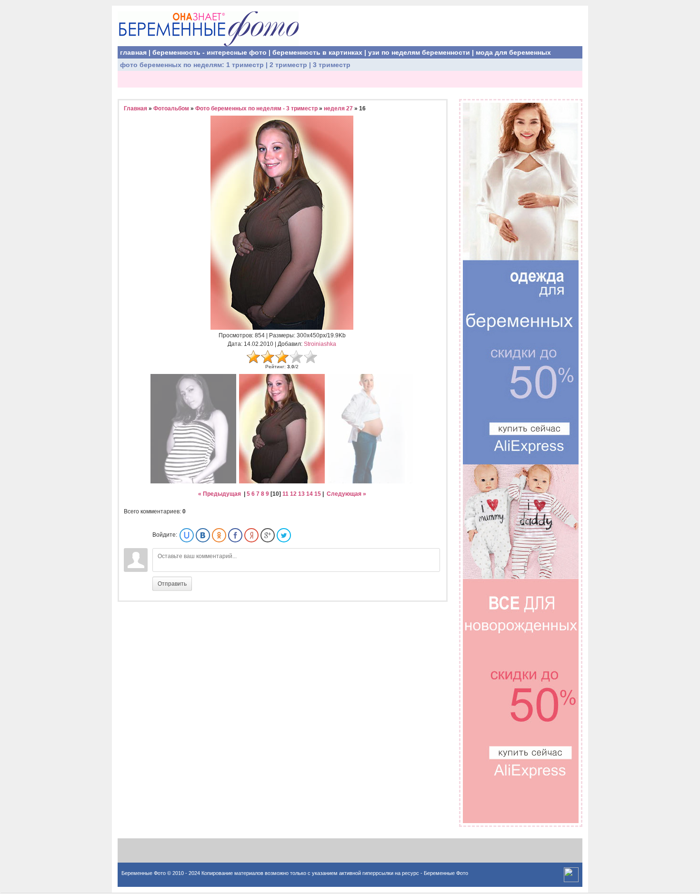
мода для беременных (513, 52)
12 (293, 494)
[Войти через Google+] (267, 535)
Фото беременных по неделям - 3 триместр (256, 108)
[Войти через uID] (187, 535)
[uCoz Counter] (571, 880)
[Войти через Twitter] (284, 535)
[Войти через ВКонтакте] (203, 535)
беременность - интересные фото (209, 52)
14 (309, 494)
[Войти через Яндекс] (251, 535)
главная (133, 52)
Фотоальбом (171, 108)
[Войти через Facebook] (235, 535)
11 (285, 494)
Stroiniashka (320, 344)
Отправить (172, 583)
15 (317, 494)
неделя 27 (338, 108)
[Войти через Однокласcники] (219, 535)
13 (301, 494)
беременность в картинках (317, 52)
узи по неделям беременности (419, 52)
